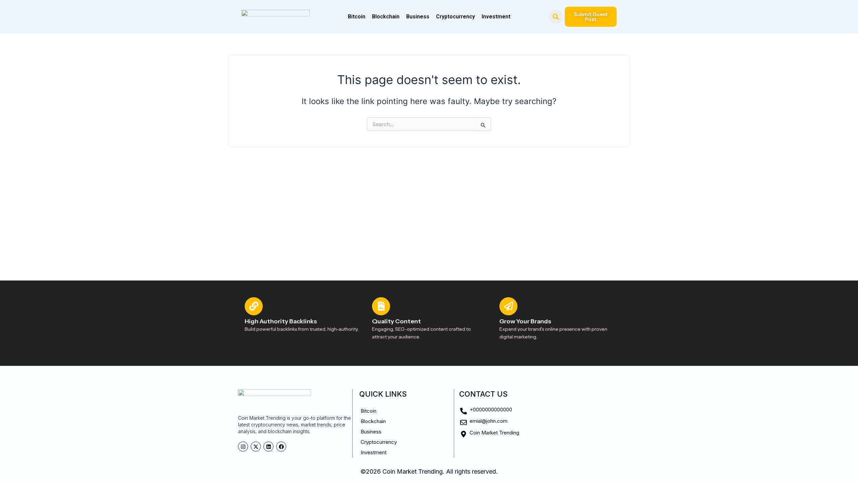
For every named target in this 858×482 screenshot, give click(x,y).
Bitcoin (356, 16)
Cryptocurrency (455, 16)
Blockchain (386, 16)
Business (417, 16)
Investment (496, 16)
